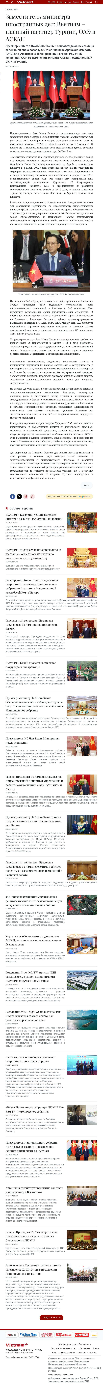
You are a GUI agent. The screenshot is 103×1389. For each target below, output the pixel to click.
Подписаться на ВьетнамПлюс (62, 496)
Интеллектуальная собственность (75, 1344)
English (60, 2)
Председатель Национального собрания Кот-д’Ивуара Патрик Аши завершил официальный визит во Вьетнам (32, 1147)
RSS (75, 1348)
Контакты (93, 1352)
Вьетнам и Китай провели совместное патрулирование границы (31, 665)
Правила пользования (61, 1348)
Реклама (82, 1352)
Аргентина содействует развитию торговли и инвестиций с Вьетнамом (34, 1190)
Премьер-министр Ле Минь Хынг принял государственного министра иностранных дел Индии (34, 821)
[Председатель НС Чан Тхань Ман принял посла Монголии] (82, 746)
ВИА (54, 1352)
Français (67, 2)
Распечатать (25, 496)
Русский (89, 2)
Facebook (12, 496)
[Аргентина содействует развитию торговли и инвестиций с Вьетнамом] (82, 1196)
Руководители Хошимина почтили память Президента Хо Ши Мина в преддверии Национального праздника (33, 1269)
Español (76, 2)
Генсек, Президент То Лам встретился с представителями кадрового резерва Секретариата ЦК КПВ (32, 1236)
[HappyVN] (86, 1334)
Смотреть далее (21, 508)
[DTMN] (51, 1334)
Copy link (32, 496)
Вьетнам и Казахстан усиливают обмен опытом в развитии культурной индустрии (34, 517)
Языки (96, 1348)
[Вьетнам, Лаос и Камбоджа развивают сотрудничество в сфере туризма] (82, 1065)
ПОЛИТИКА (12, 9)
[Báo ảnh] (69, 1334)
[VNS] (16, 1334)
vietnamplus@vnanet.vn (63, 1374)
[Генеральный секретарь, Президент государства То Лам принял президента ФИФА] (82, 628)
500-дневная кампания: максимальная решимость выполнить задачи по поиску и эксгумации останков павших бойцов (34, 901)
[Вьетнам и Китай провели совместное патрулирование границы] (82, 671)
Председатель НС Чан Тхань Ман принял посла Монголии (33, 740)
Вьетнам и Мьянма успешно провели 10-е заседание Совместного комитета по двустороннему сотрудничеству (33, 554)
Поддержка (85, 1348)
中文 (82, 2)
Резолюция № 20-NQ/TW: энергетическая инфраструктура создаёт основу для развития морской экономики (33, 1016)
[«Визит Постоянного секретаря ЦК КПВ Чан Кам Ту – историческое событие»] (82, 1115)
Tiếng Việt (51, 2)
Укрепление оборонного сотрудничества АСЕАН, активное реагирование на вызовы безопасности (34, 940)
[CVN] (34, 1334)
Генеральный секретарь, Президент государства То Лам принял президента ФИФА (32, 625)
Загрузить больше (51, 1317)
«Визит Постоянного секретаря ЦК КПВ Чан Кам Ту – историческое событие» (35, 1109)
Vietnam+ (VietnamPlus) (25, 2)
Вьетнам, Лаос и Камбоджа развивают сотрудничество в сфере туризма (31, 1059)
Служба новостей (67, 1352)
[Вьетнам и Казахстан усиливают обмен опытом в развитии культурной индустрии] (82, 522)
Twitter (19, 496)
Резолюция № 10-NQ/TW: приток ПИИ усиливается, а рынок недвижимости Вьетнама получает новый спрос (31, 976)
